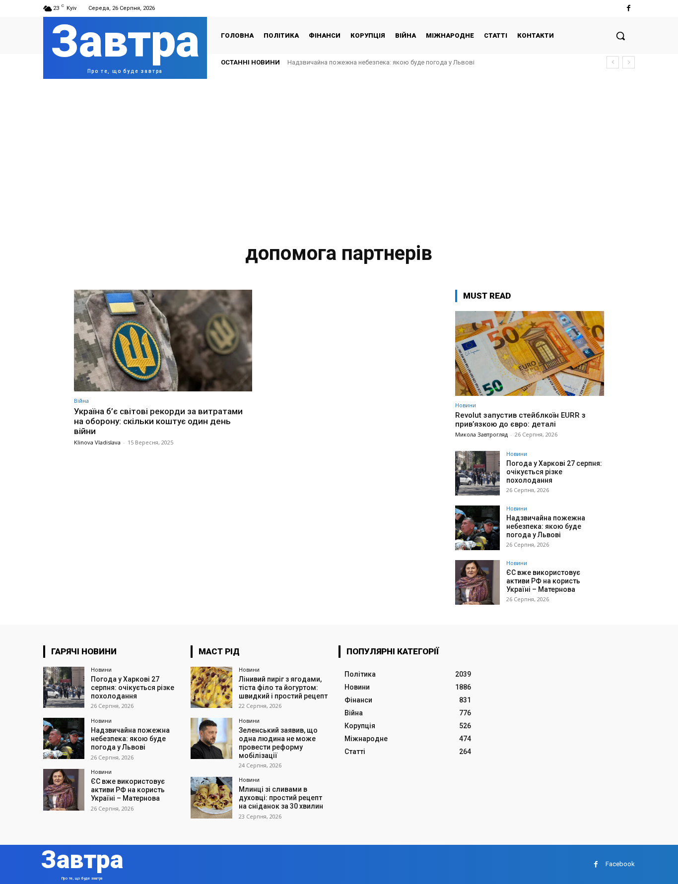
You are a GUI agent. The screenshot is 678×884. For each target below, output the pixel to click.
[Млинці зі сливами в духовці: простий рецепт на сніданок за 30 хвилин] (211, 797)
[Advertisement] (339, 153)
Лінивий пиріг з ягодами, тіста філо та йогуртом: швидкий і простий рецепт (283, 687)
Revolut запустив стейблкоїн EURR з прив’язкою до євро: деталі (520, 420)
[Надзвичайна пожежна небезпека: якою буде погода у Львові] (477, 527)
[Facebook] (628, 8)
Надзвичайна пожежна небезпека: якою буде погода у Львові (381, 62)
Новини (465, 405)
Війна (81, 400)
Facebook (620, 864)
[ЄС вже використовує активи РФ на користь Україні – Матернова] (477, 582)
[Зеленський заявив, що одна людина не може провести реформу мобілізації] (211, 738)
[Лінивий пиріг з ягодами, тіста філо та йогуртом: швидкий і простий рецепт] (211, 687)
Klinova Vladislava (97, 442)
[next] (628, 62)
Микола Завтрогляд (481, 434)
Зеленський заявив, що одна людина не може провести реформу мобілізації (278, 742)
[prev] (613, 62)
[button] (620, 35)
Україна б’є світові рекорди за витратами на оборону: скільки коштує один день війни (158, 421)
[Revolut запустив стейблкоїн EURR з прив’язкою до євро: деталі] (529, 353)
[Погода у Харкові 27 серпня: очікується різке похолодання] (477, 473)
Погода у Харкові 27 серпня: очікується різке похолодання (554, 471)
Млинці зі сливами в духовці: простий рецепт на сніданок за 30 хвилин (281, 797)
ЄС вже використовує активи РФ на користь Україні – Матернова (543, 580)
